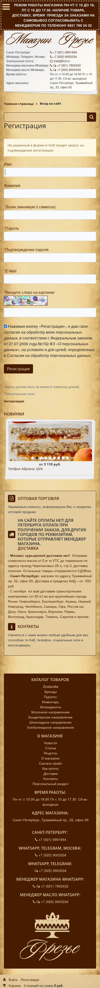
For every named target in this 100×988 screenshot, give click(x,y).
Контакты (50, 778)
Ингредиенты (50, 706)
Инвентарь (50, 701)
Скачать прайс (50, 763)
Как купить (50, 768)
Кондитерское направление (50, 717)
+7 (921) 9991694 (65, 52)
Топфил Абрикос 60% (25, 469)
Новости (50, 742)
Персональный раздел (50, 783)
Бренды (50, 691)
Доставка (28, 548)
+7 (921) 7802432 (69, 65)
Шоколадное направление (50, 722)
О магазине (50, 758)
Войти (13, 979)
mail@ (58, 61)
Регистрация (30, 979)
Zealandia (50, 686)
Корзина (15, 985)
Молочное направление (50, 711)
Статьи (50, 747)
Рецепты (50, 753)
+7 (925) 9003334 (65, 56)
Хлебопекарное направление (50, 727)
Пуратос (50, 696)
